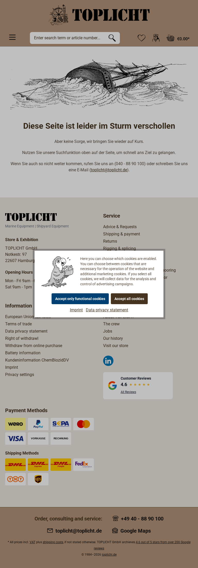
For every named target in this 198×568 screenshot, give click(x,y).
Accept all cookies (129, 299)
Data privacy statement (107, 310)
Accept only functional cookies (80, 299)
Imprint (76, 310)
